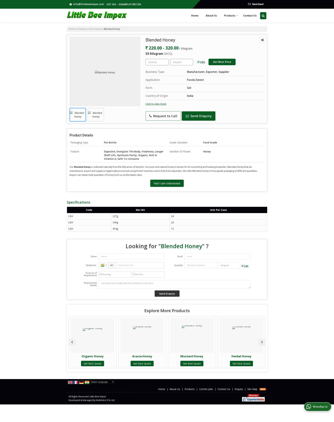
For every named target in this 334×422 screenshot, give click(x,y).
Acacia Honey (132, 356)
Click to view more (156, 104)
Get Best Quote (82, 363)
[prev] (72, 342)
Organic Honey (82, 356)
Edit (202, 62)
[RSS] (263, 389)
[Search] (263, 15)
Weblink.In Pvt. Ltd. (105, 400)
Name (94, 256)
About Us (211, 15)
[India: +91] (103, 265)
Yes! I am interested (167, 183)
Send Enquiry (201, 116)
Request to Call (164, 116)
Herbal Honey (231, 356)
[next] (262, 342)
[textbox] (181, 62)
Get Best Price (222, 62)
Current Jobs (206, 389)
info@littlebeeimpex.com (88, 4)
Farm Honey (95, 28)
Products (229, 15)
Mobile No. (91, 265)
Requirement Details (90, 284)
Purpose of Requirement (90, 274)
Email (180, 256)
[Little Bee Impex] (97, 16)
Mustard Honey (181, 356)
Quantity (178, 265)
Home (194, 15)
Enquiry (239, 389)
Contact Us (250, 15)
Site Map (252, 389)
